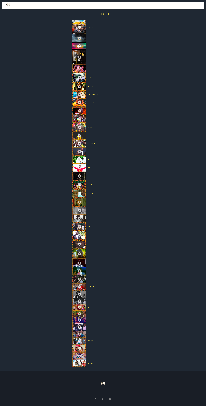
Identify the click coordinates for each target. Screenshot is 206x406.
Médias (102, 4)
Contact (117, 4)
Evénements (110, 4)
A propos (96, 4)
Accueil (89, 4)
